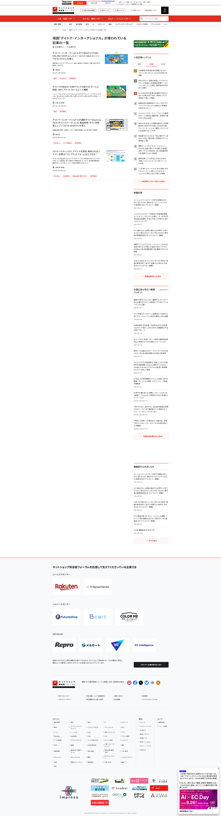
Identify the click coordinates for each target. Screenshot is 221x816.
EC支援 (139, 4)
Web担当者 (94, 3)
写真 (55, 745)
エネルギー (121, 4)
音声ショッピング (110, 732)
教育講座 (134, 4)
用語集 (64, 30)
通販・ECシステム (76, 762)
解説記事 (162, 722)
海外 (70, 24)
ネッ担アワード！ (105, 10)
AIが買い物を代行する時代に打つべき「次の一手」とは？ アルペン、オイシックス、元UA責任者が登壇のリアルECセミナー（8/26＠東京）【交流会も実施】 (198, 776)
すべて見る (153, 541)
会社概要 (117, 699)
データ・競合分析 (93, 740)
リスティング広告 (142, 24)
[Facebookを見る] (135, 683)
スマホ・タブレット (76, 740)
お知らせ (143, 730)
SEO (122, 727)
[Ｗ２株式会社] (117, 645)
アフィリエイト (156, 24)
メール (56, 732)
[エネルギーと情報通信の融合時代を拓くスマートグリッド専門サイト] (139, 789)
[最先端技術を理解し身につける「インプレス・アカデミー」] (159, 796)
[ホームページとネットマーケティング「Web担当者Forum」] (139, 781)
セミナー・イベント (145, 726)
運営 (122, 745)
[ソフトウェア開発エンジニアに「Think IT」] (120, 781)
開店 (89, 757)
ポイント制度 (109, 740)
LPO (106, 736)
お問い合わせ (118, 696)
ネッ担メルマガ (119, 10)
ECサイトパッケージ (110, 757)
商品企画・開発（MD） (109, 751)
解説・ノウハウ (144, 734)
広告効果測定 (92, 745)
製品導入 (108, 3)
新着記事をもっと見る (153, 276)
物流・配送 (91, 751)
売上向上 (57, 736)
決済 (55, 762)
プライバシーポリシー (65, 699)
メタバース (101, 24)
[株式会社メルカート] (90, 645)
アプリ (123, 732)
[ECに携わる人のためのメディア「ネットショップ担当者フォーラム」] (159, 789)
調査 (122, 762)
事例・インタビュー (146, 742)
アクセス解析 (125, 736)
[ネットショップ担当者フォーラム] (64, 686)
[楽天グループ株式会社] (66, 587)
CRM (89, 736)
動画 (72, 745)
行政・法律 (108, 762)
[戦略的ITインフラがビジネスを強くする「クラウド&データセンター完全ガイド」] (100, 781)
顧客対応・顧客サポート (76, 751)
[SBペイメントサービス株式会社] (98, 587)
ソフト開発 (126, 2)
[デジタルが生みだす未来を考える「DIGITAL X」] (120, 796)
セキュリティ (57, 757)
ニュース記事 (163, 726)
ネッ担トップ (56, 30)
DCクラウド (139, 2)
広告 (89, 732)
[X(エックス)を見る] (141, 683)
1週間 (151, 64)
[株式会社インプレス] (69, 792)
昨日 (139, 64)
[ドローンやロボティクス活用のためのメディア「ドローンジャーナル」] (139, 796)
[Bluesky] (147, 683)
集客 (110, 24)
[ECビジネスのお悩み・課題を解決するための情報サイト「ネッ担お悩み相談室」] (100, 803)
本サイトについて (64, 696)
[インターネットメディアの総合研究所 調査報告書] (159, 781)
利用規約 (145, 696)
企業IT (120, 2)
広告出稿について (150, 10)
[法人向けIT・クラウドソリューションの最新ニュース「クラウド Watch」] (100, 789)
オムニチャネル (75, 757)
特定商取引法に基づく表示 (94, 699)
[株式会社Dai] (98, 616)
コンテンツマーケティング (124, 24)
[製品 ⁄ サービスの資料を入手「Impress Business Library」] (100, 796)
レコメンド (124, 740)
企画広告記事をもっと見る (153, 436)
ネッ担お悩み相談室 (88, 10)
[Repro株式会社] (64, 645)
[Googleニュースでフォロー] (152, 683)
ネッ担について (136, 10)
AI (93, 24)
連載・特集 (57, 24)
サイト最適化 (58, 740)
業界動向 (90, 762)
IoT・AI (132, 2)
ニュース (142, 722)
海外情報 (79, 24)
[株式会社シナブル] (144, 645)
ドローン (128, 4)
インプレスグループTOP (149, 699)
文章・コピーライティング (110, 745)
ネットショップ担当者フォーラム (63, 10)
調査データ (143, 738)
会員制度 (74, 736)
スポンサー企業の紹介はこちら (151, 665)
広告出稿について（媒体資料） (95, 696)
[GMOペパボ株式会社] (129, 616)
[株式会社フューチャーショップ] (66, 616)
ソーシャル (74, 732)
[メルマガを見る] (129, 683)
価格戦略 (57, 751)
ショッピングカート (127, 757)
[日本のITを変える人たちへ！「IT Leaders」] (120, 789)
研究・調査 (146, 2)
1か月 (163, 64)
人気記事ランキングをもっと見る (153, 181)
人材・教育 (124, 751)
